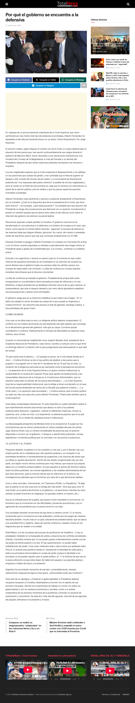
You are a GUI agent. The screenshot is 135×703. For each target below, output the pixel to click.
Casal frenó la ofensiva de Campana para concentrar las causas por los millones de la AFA (117, 92)
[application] (67, 671)
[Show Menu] (7, 4)
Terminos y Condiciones (111, 694)
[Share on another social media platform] (84, 85)
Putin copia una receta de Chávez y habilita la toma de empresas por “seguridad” (117, 61)
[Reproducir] (51, 679)
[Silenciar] (79, 679)
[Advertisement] (46, 111)
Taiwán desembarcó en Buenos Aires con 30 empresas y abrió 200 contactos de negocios (109, 45)
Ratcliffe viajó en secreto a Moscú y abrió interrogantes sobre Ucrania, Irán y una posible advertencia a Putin (117, 76)
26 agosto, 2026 (100, 51)
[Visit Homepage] (67, 4)
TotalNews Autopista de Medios (22, 694)
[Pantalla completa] (83, 679)
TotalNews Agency (64, 694)
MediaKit (126, 694)
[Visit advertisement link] (110, 117)
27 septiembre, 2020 (13, 25)
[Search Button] (128, 4)
